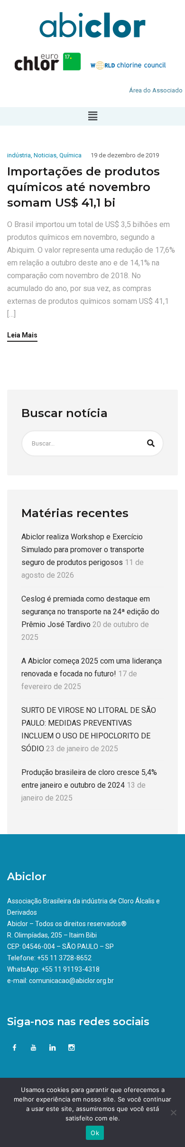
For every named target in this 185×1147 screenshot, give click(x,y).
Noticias (45, 155)
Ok (95, 1133)
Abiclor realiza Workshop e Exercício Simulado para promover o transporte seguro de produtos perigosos (82, 549)
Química (70, 155)
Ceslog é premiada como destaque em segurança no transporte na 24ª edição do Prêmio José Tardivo (90, 611)
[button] (92, 116)
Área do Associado (156, 90)
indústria (19, 155)
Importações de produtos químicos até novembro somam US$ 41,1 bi (83, 186)
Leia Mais (22, 335)
